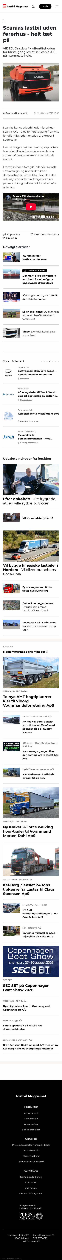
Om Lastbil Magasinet (31, 1193)
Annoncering (31, 1124)
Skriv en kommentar (46, 234)
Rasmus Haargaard (16, 113)
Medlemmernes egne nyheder (24, 651)
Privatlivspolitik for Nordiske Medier (31, 1145)
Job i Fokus (12, 361)
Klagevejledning (31, 1156)
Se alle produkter (31, 1129)
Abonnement (31, 1113)
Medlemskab (31, 1118)
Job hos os (31, 1188)
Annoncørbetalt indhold (31, 1161)
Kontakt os (31, 1182)
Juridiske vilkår (31, 1150)
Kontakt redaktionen (31, 1177)
